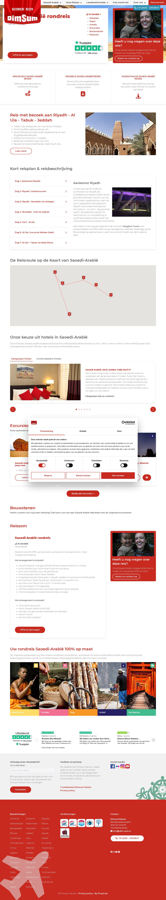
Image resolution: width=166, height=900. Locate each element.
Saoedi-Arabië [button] (51, 2)
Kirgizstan (31, 828)
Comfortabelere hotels (48, 359)
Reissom (94, 35)
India (12, 872)
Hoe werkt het (121, 2)
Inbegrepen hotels (21, 359)
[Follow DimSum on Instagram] (122, 766)
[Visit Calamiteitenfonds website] (90, 822)
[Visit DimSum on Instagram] (114, 852)
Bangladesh (16, 828)
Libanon (30, 843)
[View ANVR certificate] (81, 822)
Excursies (95, 28)
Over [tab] (119, 431)
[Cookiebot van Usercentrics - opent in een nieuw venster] (124, 423)
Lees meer (21, 151)
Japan (13, 887)
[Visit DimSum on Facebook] (112, 766)
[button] (39, 181)
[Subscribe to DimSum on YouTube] (127, 766)
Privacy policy (67, 790)
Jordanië (30, 819)
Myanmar (31, 867)
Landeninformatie (96, 2)
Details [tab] (83, 431)
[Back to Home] (22, 12)
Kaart (93, 21)
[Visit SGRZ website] (73, 822)
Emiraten (15, 857)
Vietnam (46, 877)
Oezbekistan (32, 877)
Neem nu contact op (129, 58)
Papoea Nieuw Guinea (45, 824)
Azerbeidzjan (16, 823)
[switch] (69, 465)
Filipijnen (15, 862)
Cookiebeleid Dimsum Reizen (75, 787)
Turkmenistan (48, 872)
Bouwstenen (96, 31)
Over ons (138, 2)
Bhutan (14, 833)
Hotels (93, 25)
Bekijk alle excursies (82, 493)
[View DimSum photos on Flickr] (117, 766)
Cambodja (15, 838)
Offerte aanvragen (23, 55)
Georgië (14, 867)
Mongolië (31, 862)
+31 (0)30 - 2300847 (148, 8)
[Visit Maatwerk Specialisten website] (64, 832)
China (13, 848)
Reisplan (94, 18)
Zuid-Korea (47, 882)
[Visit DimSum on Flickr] (119, 852)
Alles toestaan (118, 475)
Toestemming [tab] (46, 431)
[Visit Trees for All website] (99, 822)
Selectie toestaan (83, 475)
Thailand (46, 857)
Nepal (29, 872)
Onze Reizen (72, 2)
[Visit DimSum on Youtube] (116, 852)
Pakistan (30, 887)
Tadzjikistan (48, 848)
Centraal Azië (16, 843)
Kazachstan (32, 823)
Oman (29, 882)
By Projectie (101, 893)
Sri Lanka (46, 843)
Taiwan (45, 853)
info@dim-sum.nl (122, 831)
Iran (12, 882)
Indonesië (15, 877)
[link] (24, 689)
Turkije (45, 867)
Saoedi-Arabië (45, 835)
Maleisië (30, 848)
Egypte (13, 853)
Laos (28, 838)
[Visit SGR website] (64, 822)
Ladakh (30, 833)
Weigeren (48, 475)
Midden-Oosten (30, 855)
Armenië (14, 819)
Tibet (44, 862)
